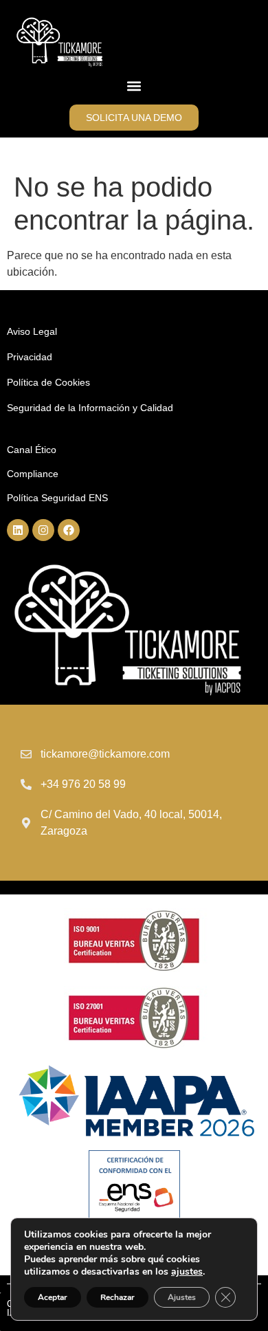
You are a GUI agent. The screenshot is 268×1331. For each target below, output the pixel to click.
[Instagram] (43, 530)
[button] (134, 86)
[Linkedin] (18, 530)
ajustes (187, 1272)
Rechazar (117, 1297)
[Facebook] (69, 530)
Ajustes (182, 1297)
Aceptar (52, 1297)
